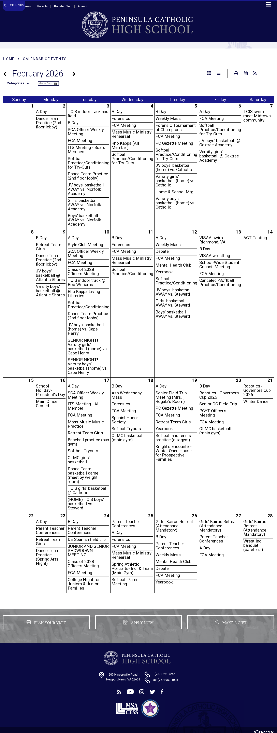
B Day (73, 122)
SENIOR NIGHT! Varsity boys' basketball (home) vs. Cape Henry (88, 366)
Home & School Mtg (174, 191)
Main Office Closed (46, 403)
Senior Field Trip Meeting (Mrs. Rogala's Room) (171, 397)
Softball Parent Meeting (126, 581)
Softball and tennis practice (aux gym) (173, 437)
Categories (15, 83)
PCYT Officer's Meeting (212, 413)
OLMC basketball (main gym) (128, 437)
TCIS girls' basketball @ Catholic (87, 490)
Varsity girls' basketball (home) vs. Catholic (175, 180)
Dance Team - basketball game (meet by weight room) (83, 475)
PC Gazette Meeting (174, 143)
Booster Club (62, 6)
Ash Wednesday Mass (127, 395)
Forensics (121, 118)
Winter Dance (255, 401)
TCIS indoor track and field (88, 113)
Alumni (82, 6)
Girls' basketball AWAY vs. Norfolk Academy (84, 204)
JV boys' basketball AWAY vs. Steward (174, 292)
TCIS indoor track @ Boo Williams (86, 282)
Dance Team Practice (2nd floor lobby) (48, 122)
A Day (41, 111)
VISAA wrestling (214, 255)
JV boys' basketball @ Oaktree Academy (219, 142)
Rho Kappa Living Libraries (84, 293)
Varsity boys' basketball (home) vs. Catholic (175, 203)
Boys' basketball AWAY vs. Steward (173, 314)
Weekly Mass (168, 118)
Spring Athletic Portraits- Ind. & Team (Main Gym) (132, 568)
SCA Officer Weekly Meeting (86, 131)
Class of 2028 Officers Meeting (83, 271)
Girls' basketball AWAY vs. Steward (173, 303)
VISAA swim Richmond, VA (212, 239)
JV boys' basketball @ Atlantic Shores (50, 275)
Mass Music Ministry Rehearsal (131, 134)
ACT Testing (255, 237)
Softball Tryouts (83, 450)
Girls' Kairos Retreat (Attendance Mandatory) (174, 526)
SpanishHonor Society (125, 419)
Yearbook (164, 271)
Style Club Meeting (85, 244)
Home (9, 59)
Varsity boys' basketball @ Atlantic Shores (50, 290)
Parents (42, 6)
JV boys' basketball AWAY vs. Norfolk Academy (86, 189)
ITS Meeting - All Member (84, 406)
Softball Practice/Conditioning (88, 304)
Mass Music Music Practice (86, 424)
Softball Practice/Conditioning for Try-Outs (88, 163)
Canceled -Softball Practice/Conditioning (220, 282)
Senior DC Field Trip (218, 403)
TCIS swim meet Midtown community (257, 116)
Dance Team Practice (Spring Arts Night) (47, 557)
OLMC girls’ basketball (79, 459)
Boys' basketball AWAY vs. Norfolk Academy (84, 220)
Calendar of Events (45, 59)
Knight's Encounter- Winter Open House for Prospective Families (174, 453)
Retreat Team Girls (48, 246)
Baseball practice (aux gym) (88, 442)
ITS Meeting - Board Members (86, 149)
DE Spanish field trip (87, 539)
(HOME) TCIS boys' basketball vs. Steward (86, 503)
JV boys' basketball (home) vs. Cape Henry (86, 329)
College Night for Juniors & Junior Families (84, 584)
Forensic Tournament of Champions (176, 127)
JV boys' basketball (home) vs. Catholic (174, 167)
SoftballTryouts (126, 428)
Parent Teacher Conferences (50, 530)
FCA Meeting (80, 140)
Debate (162, 251)
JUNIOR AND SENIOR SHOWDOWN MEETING (88, 550)
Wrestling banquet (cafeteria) (253, 545)
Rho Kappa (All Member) (125, 145)
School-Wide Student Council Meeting (219, 264)
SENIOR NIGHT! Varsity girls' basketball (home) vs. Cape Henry (88, 346)
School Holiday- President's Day (50, 390)
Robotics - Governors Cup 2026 (219, 395)
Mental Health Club (173, 265)
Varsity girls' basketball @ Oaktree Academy (219, 156)
